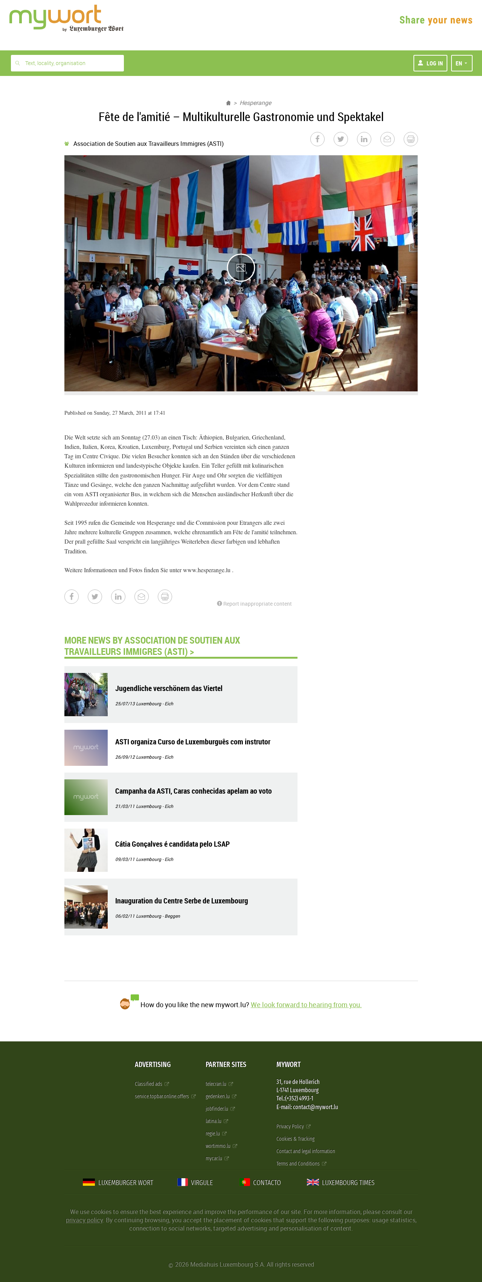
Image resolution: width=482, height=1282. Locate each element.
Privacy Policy (290, 1126)
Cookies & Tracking (295, 1139)
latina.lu (214, 1121)
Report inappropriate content (257, 603)
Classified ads (149, 1084)
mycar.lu (214, 1158)
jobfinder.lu (217, 1109)
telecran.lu (216, 1084)
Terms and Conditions (298, 1164)
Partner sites (226, 1064)
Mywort (288, 1064)
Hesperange (255, 102)
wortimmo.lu (219, 1146)
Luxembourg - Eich (154, 703)
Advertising (153, 1064)
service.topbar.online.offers (162, 1096)
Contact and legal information (305, 1151)
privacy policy (84, 1220)
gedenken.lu (218, 1096)
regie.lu (213, 1133)
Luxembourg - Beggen (158, 916)
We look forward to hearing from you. (306, 1004)
